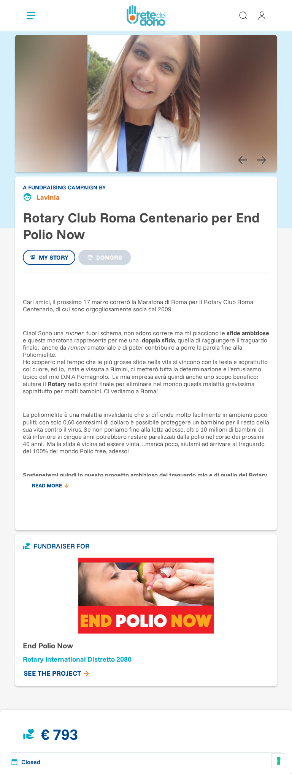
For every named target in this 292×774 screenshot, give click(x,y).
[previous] (242, 159)
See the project (52, 673)
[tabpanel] (146, 386)
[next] (261, 159)
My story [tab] (53, 257)
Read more (47, 485)
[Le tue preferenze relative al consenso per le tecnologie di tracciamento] (278, 761)
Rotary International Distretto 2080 (77, 659)
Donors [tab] (109, 257)
